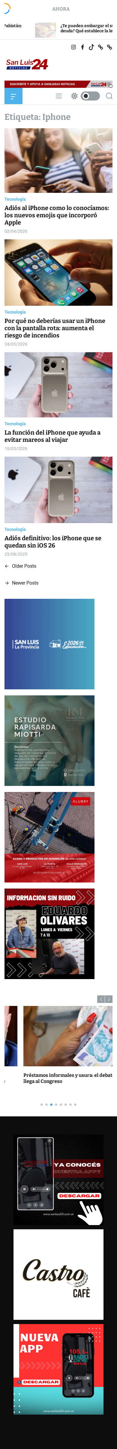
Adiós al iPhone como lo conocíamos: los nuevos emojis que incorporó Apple (56, 215)
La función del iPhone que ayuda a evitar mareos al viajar (52, 436)
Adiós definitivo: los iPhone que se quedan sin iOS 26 (52, 542)
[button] (101, 999)
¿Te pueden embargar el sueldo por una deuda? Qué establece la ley (56, 28)
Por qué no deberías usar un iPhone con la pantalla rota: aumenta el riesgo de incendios (54, 328)
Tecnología (15, 199)
